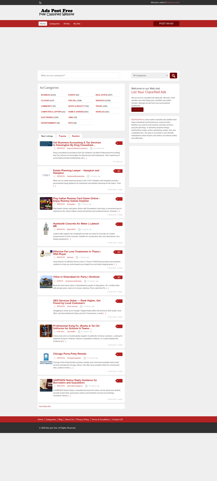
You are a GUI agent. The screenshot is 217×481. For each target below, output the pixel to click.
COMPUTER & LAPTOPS (51, 112)
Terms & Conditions (101, 419)
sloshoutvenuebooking (73, 281)
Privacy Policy (82, 419)
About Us (69, 419)
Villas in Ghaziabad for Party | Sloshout (76, 276)
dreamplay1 (71, 204)
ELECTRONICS (47, 117)
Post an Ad (166, 23)
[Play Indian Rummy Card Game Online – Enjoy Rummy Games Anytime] (46, 209)
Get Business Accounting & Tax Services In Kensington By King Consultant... (77, 144)
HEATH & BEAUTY (76, 106)
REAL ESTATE (102, 95)
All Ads (66, 23)
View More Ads (45, 406)
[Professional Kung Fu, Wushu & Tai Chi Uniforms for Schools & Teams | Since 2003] (46, 337)
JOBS (70, 117)
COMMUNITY (46, 106)
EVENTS (71, 95)
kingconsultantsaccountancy (77, 148)
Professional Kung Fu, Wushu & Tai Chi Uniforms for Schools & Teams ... (76, 327)
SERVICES (100, 101)
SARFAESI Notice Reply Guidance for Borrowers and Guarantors (75, 381)
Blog (60, 419)
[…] (85, 158)
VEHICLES (100, 112)
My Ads (77, 23)
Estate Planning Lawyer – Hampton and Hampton (76, 171)
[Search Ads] (173, 75)
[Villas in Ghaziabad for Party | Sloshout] (46, 288)
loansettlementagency (75, 386)
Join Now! (137, 110)
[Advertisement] (108, 48)
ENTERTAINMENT (48, 123)
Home (43, 23)
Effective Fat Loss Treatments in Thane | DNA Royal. (76, 252)
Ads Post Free (137, 120)
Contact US (117, 419)
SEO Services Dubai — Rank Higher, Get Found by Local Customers (77, 302)
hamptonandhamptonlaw (75, 176)
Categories (54, 23)
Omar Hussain (72, 306)
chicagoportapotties (74, 358)
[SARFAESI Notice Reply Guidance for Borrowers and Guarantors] (46, 391)
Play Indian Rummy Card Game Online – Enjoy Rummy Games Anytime (76, 199)
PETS (70, 123)
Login (175, 2)
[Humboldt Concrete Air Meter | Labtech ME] (46, 234)
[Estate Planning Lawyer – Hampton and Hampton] (46, 181)
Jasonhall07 (71, 331)
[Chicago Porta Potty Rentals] (46, 364)
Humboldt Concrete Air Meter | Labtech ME (76, 225)
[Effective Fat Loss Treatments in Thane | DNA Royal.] (46, 256)
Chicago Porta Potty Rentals (69, 353)
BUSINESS (45, 95)
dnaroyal (70, 257)
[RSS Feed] (40, 2)
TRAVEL (99, 106)
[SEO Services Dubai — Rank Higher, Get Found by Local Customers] (46, 311)
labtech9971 (71, 229)
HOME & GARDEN (76, 112)
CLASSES (45, 101)
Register (168, 2)
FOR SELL (72, 101)
